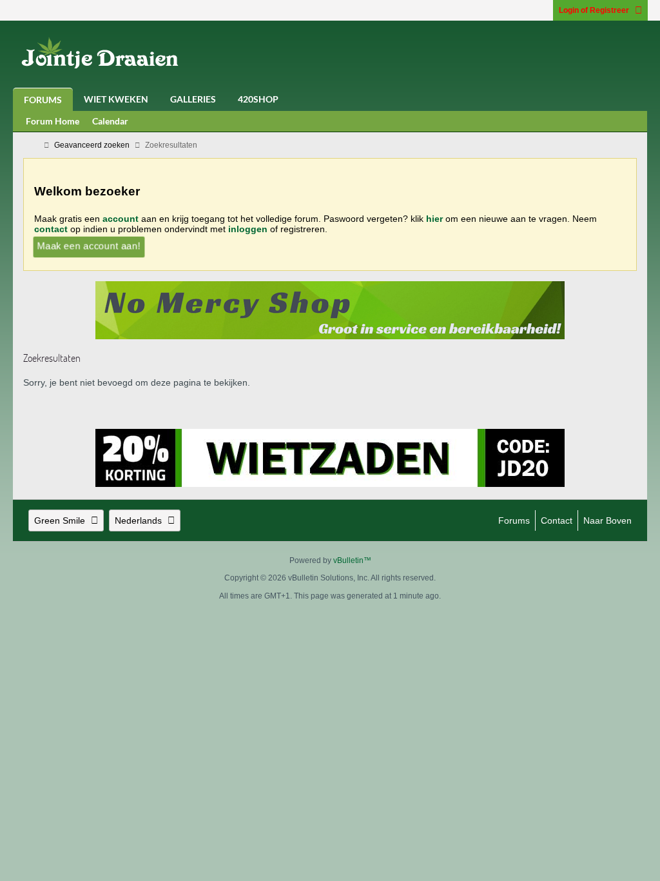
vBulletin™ (352, 560)
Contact (556, 520)
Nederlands (138, 520)
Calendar (110, 120)
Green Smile (59, 520)
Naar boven (607, 520)
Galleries (193, 99)
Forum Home (52, 120)
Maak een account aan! (89, 246)
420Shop (258, 99)
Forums (43, 99)
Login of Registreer (594, 10)
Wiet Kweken (116, 99)
